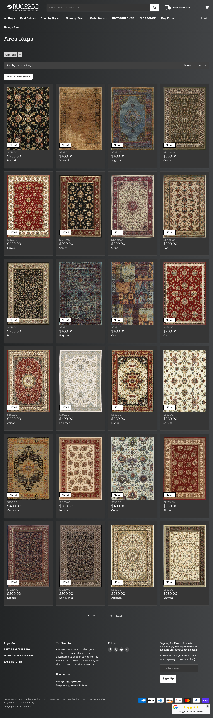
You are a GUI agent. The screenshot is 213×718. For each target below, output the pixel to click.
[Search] (154, 7)
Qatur (167, 335)
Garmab (168, 597)
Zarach (11, 422)
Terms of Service (71, 699)
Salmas (167, 422)
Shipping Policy (51, 699)
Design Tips (11, 27)
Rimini (167, 510)
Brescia (11, 597)
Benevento (66, 597)
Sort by (10, 65)
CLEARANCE (147, 18)
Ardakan (116, 597)
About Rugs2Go (98, 699)
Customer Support (13, 699)
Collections (97, 18)
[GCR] (175, 707)
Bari (165, 247)
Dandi (115, 422)
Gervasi (115, 510)
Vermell (64, 160)
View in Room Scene (18, 76)
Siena (114, 247)
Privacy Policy (33, 699)
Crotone (168, 160)
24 (195, 65)
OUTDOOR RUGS (123, 18)
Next (119, 616)
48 (205, 65)
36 (200, 65)
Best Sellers (28, 18)
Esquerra (64, 335)
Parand (11, 160)
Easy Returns (10, 702)
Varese (63, 247)
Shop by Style (50, 18)
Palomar (64, 422)
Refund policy (27, 702)
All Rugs (9, 18)
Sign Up (168, 678)
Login (204, 18)
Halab (10, 335)
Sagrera (116, 160)
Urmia (11, 247)
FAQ (84, 699)
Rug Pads (167, 18)
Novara (63, 510)
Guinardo (13, 510)
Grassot (116, 335)
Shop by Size (75, 18)
